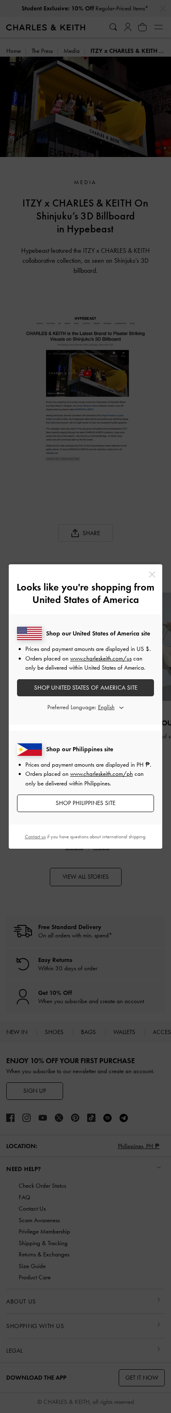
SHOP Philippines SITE (85, 803)
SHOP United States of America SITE (85, 687)
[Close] (152, 574)
